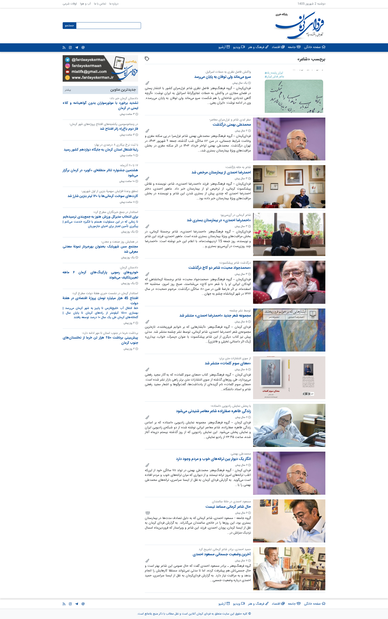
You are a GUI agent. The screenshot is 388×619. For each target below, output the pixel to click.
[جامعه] (147, 513)
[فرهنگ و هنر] (147, 83)
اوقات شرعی (70, 4)
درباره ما (113, 4)
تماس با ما (100, 4)
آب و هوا (85, 4)
